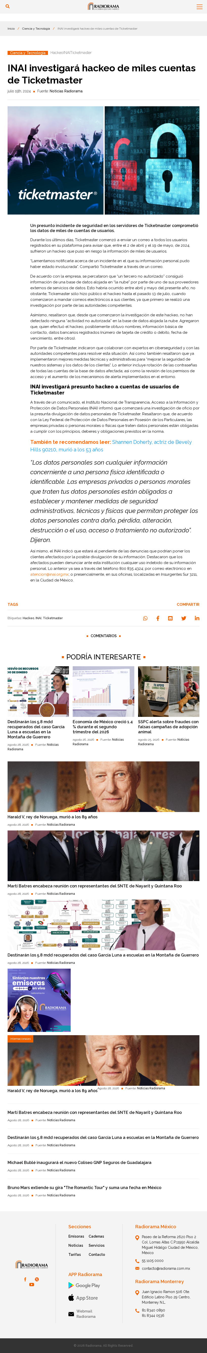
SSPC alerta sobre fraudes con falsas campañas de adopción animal (168, 726)
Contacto (97, 1255)
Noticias (75, 1245)
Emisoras (76, 1236)
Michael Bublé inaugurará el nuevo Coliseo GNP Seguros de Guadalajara (79, 1162)
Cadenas (96, 1236)
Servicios (97, 1245)
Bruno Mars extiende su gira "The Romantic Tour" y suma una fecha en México (84, 1187)
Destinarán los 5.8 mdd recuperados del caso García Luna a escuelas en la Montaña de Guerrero (36, 729)
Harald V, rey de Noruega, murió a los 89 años (52, 817)
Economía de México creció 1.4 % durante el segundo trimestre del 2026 (103, 726)
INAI (38, 618)
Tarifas (74, 1255)
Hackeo (28, 618)
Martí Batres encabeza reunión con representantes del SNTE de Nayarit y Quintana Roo (95, 886)
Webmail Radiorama (86, 1314)
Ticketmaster (53, 618)
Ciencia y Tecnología (36, 28)
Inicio (11, 28)
